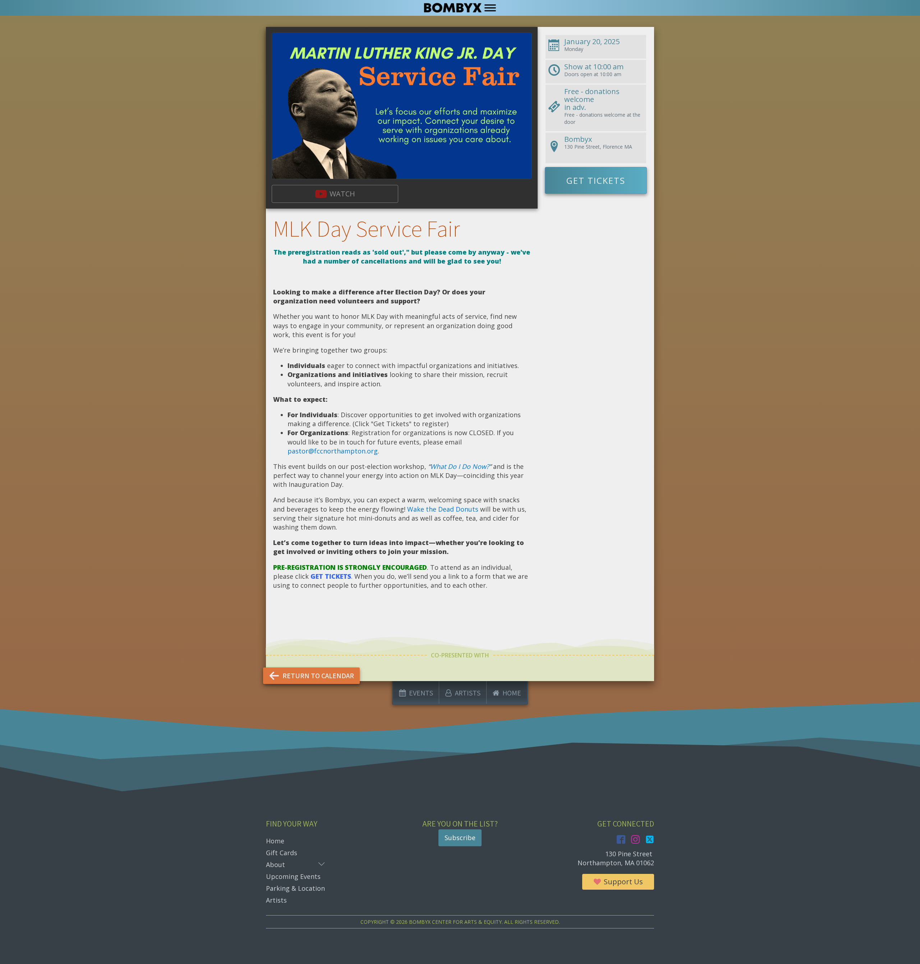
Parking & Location (295, 888)
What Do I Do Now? (459, 466)
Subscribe (460, 837)
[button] (335, 194)
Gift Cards (281, 852)
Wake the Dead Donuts (442, 509)
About (295, 864)
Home (275, 841)
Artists (276, 900)
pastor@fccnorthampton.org (333, 451)
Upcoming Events (293, 876)
